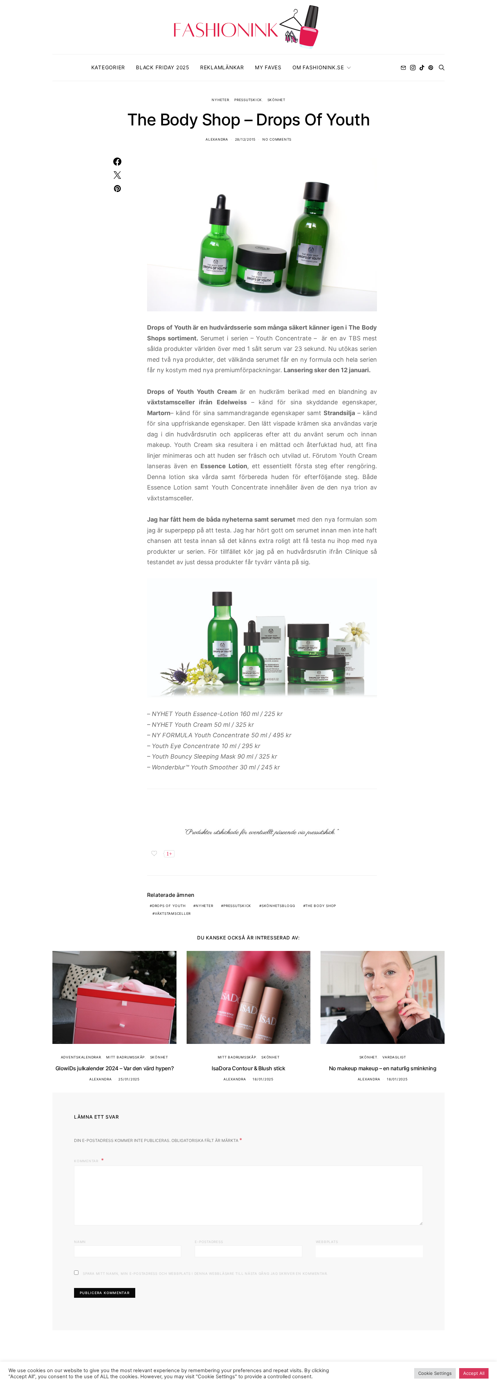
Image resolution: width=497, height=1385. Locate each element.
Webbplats (327, 1242)
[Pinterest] (430, 67)
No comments (276, 139)
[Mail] (403, 67)
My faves (268, 67)
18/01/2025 (263, 1079)
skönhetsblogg (278, 906)
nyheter (204, 906)
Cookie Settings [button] (435, 1373)
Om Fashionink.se (318, 67)
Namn (80, 1242)
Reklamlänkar (222, 67)
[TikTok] (422, 67)
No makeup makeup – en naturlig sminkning (382, 1068)
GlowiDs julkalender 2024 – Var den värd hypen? (114, 1068)
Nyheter (220, 100)
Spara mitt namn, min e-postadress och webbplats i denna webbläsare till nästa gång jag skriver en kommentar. (205, 1273)
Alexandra (217, 139)
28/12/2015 (245, 139)
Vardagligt (394, 1057)
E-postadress (209, 1242)
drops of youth (169, 906)
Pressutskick (248, 100)
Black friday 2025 (162, 67)
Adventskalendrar (81, 1057)
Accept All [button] (473, 1373)
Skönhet (276, 100)
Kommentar (87, 1161)
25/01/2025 (129, 1079)
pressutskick (237, 906)
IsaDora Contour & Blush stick (248, 1068)
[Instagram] (413, 67)
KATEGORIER (108, 67)
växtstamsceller (173, 913)
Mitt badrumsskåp (125, 1057)
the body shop (320, 906)
